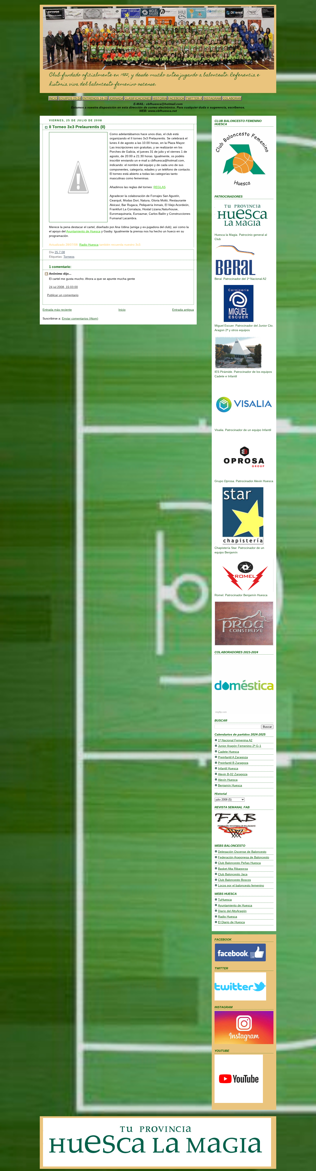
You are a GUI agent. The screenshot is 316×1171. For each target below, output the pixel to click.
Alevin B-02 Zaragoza (232, 774)
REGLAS (159, 187)
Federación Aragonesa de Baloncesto (243, 857)
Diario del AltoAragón (232, 911)
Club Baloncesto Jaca (232, 874)
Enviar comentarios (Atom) (80, 318)
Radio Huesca (88, 244)
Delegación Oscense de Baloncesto (242, 851)
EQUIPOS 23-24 (70, 98)
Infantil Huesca (228, 768)
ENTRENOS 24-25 (95, 98)
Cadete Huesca (228, 751)
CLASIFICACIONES (137, 98)
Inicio (122, 309)
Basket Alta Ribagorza (233, 868)
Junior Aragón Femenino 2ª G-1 (239, 746)
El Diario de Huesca (231, 922)
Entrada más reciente (57, 309)
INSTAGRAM (212, 98)
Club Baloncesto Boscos (234, 880)
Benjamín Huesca (230, 785)
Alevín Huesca (228, 779)
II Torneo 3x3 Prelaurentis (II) (77, 127)
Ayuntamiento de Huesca (83, 231)
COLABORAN (231, 98)
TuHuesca (225, 899)
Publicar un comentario (62, 295)
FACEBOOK (176, 98)
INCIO (53, 98)
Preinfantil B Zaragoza (233, 762)
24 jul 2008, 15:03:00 (63, 287)
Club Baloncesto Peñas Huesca (239, 863)
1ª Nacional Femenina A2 (235, 740)
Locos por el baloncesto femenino (241, 885)
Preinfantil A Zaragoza (233, 757)
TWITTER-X (194, 98)
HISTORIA (160, 98)
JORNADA (116, 98)
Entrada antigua (183, 309)
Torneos (68, 256)
